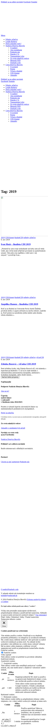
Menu (3, 35)
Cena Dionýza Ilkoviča (14, 65)
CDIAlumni (9, 238)
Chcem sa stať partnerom (10, 462)
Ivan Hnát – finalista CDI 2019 (16, 244)
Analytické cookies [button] (8, 661)
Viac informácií (41, 615)
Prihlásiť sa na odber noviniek (12, 2)
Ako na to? (5, 391)
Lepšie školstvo (11, 42)
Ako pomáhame (16, 50)
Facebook (27, 2)
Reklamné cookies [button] (7, 695)
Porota (12, 69)
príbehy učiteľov (30, 238)
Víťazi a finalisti (16, 71)
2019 (3, 238)
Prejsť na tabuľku (7, 413)
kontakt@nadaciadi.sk (9, 595)
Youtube (34, 2)
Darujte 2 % (14, 54)
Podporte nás (15, 52)
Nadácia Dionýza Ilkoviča (15, 46)
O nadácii (13, 48)
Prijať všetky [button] (5, 617)
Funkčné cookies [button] (7, 650)
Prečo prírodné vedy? (13, 44)
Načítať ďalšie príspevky (10, 377)
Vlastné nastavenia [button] (32, 617)
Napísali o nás (15, 63)
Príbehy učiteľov (12, 39)
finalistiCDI (18, 238)
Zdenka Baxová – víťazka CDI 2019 (18, 364)
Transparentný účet (17, 56)
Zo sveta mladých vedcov (19, 58)
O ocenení (14, 67)
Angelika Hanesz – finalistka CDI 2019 (19, 304)
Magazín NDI (15, 60)
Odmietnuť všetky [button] (17, 617)
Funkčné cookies (10, 653)
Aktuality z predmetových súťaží (13, 428)
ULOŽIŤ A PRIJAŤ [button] (8, 726)
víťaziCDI (40, 357)
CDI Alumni (14, 73)
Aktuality (13, 75)
